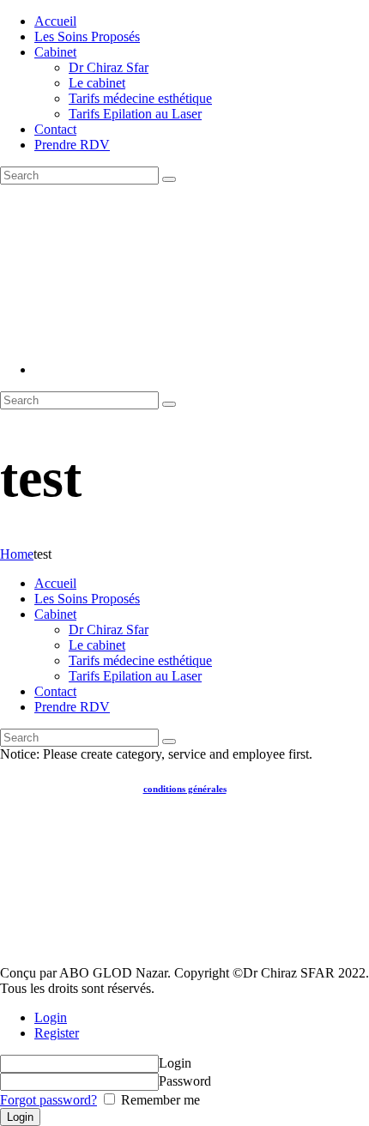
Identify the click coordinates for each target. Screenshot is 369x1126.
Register (56, 1033)
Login (50, 1017)
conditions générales (185, 789)
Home (16, 554)
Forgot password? (48, 1100)
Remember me (159, 1100)
